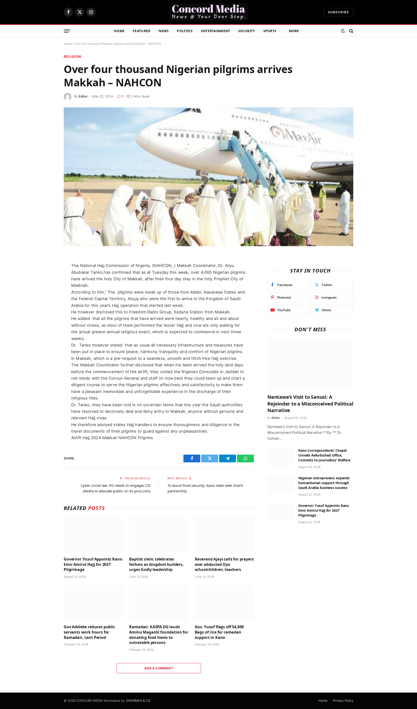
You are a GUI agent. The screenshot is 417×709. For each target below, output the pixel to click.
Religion (72, 56)
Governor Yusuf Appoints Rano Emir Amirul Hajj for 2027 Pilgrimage (93, 564)
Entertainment (215, 31)
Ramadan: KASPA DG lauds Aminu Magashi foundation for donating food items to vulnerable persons (158, 634)
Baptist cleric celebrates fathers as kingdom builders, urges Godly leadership (156, 564)
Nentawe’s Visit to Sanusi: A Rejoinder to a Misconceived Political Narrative (310, 403)
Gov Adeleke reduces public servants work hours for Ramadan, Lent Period (89, 632)
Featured (141, 31)
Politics (185, 31)
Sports (270, 31)
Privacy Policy (343, 700)
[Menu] (67, 31)
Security (246, 31)
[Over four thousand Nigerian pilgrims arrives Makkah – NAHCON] (208, 176)
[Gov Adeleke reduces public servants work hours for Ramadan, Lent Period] (93, 602)
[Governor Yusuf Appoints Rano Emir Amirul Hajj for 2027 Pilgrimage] (93, 535)
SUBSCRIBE (338, 12)
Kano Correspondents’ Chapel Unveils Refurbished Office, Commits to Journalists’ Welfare (324, 455)
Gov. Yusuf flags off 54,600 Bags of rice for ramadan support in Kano (219, 632)
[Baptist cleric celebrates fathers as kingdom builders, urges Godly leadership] (158, 535)
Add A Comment (158, 668)
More (294, 31)
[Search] (350, 31)
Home (119, 31)
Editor (83, 96)
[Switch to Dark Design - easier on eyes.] (343, 31)
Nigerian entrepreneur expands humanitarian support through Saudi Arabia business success (324, 483)
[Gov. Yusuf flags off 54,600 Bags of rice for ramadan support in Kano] (224, 602)
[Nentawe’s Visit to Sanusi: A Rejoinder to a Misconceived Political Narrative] (310, 364)
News (164, 31)
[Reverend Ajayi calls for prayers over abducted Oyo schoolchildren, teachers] (224, 535)
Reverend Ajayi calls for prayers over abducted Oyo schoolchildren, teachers (224, 564)
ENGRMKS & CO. (138, 700)
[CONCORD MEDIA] (208, 12)
